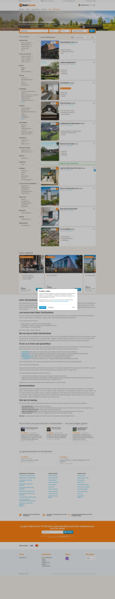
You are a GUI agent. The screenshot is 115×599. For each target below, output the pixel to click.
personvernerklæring (56, 301)
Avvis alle (50, 307)
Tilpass (73, 307)
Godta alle (42, 307)
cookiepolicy (65, 301)
